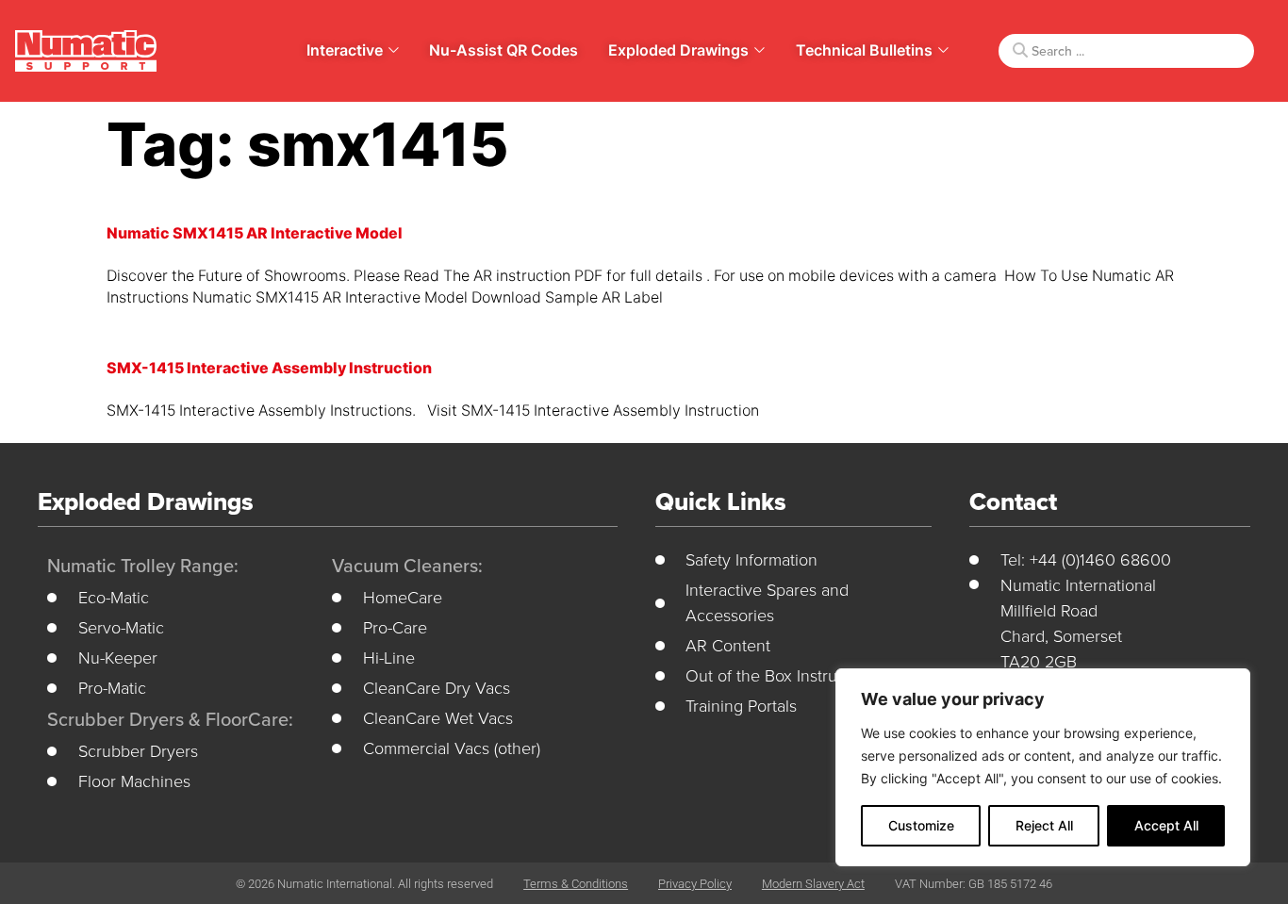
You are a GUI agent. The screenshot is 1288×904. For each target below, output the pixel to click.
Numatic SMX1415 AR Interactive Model (255, 233)
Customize (921, 825)
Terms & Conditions (575, 884)
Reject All (1044, 825)
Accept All (1166, 825)
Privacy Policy (695, 884)
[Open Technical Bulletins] (943, 50)
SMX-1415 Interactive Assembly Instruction (269, 368)
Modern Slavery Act (813, 884)
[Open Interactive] (394, 50)
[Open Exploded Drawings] (759, 50)
